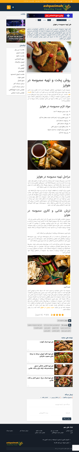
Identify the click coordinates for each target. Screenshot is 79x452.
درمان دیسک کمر (19, 83)
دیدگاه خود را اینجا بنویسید (62, 404)
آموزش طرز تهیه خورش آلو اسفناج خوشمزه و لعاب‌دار (15, 37)
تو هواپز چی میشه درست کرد (51, 325)
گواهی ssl (21, 68)
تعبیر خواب (21, 77)
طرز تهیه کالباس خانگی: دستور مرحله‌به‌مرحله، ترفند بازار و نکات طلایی (40, 367)
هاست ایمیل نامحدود (17, 74)
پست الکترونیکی (43, 413)
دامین (22, 65)
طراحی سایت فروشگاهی (16, 89)
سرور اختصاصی (19, 59)
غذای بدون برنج (66, 331)
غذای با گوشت (38, 328)
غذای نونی (47, 331)
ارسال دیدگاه (66, 419)
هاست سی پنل (19, 50)
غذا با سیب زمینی (65, 328)
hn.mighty (61, 321)
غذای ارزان (47, 328)
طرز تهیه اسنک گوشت (46, 342)
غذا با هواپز (55, 328)
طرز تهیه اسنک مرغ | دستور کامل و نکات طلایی (40, 379)
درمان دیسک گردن (18, 86)
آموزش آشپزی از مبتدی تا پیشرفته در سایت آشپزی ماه (56, 440)
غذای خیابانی (55, 331)
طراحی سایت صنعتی (17, 93)
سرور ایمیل (21, 80)
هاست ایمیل (20, 53)
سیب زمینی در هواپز (47, 307)
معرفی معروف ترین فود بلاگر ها (61, 443)
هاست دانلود (20, 56)
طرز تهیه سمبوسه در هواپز (62, 24)
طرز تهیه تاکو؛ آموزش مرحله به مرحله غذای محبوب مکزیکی (41, 355)
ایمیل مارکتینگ (19, 62)
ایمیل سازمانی (69, 431)
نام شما (68, 413)
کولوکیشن (21, 71)
